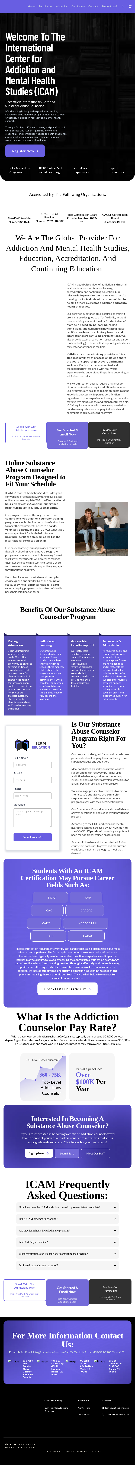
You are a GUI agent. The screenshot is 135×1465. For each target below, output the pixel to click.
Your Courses (84, 1414)
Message (19, 804)
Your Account (84, 1408)
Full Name (21, 757)
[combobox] (18, 796)
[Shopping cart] (130, 6)
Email (18, 773)
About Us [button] (62, 6)
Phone (17, 788)
